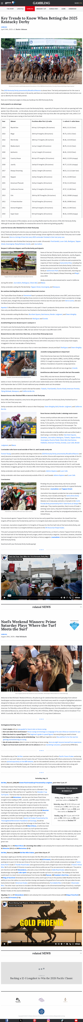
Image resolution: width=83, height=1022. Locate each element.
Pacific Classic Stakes (66, 756)
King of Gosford (9, 878)
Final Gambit (54, 241)
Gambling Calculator (53, 745)
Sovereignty (10, 244)
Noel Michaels (21, 637)
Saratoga (33, 821)
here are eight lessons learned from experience (65, 742)
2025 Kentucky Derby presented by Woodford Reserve (22, 90)
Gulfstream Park (52, 271)
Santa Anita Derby (73, 496)
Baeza (43, 283)
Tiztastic (43, 389)
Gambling (41, 3)
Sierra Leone (69, 301)
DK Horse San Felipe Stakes (54, 528)
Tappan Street (35, 287)
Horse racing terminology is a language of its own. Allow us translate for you (53, 732)
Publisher (43, 443)
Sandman (43, 437)
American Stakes (21, 883)
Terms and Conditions (48, 1016)
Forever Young (6, 454)
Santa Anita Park (66, 263)
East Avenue (45, 314)
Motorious (17, 797)
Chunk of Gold (61, 389)
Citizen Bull (33, 283)
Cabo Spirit (22, 872)
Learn (63, 9)
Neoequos (56, 287)
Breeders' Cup (41, 9)
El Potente (47, 859)
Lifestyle (20, 9)
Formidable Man (55, 883)
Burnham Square (34, 314)
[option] (18, 1000)
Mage (77, 273)
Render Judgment (56, 314)
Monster (46, 810)
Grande (27, 244)
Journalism (38, 244)
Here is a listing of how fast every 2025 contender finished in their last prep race (36, 237)
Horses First (53, 9)
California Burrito (28, 391)
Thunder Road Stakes (22, 865)
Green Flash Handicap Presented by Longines (35, 783)
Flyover (48, 875)
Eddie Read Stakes (58, 870)
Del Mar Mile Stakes (27, 852)
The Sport (10, 9)
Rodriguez (71, 241)
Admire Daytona (51, 471)
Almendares (22, 870)
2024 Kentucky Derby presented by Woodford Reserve (60, 454)
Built (56, 406)
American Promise (73, 389)
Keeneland (27, 295)
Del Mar (20, 756)
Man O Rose (32, 826)
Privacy (40, 1016)
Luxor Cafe (63, 241)
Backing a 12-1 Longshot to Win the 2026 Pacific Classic (41, 978)
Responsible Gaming (59, 1016)
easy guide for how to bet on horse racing (32, 729)
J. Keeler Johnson (20, 29)
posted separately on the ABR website (20, 761)
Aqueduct (4, 307)
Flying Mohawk (20, 244)
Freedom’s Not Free (61, 875)
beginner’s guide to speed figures (41, 734)
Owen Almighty (71, 314)
